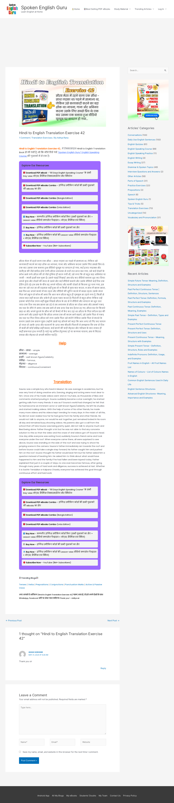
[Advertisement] (87, 39)
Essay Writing (134, 162)
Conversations (135, 135)
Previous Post (14, 620)
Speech (131, 194)
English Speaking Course (140, 149)
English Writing (135, 158)
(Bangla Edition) (49, 198)
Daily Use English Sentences (141, 139)
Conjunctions (56, 584)
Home (77, 9)
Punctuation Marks (74, 584)
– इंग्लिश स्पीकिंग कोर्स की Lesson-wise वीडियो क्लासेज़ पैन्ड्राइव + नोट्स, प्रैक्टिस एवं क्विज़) (59, 236)
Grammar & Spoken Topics (140, 167)
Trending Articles (143, 9)
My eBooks (71, 795)
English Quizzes (135, 144)
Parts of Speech (135, 181)
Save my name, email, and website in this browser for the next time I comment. (60, 752)
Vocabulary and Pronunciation (142, 217)
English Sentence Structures (141, 389)
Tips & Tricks (134, 203)
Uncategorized (135, 213)
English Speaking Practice (140, 153)
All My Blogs (58, 795)
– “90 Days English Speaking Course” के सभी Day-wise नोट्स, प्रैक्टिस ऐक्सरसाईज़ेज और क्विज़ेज (57, 174)
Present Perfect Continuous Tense (144, 324)
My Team (103, 795)
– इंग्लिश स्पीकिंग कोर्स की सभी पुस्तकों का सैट (53, 227)
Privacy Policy (130, 795)
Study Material (121, 9)
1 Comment (24, 137)
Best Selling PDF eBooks (98, 9)
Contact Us (115, 795)
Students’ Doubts (88, 795)
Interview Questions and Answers (144, 171)
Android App (43, 795)
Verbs (31, 584)
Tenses (22, 584)
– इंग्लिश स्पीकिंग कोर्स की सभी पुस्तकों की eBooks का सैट (58, 187)
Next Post (113, 620)
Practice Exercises (137, 185)
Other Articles (134, 176)
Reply (103, 668)
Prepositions (42, 584)
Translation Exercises (42, 137)
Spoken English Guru (44, 7)
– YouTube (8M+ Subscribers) (48, 245)
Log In (161, 9)
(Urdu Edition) (48, 207)
